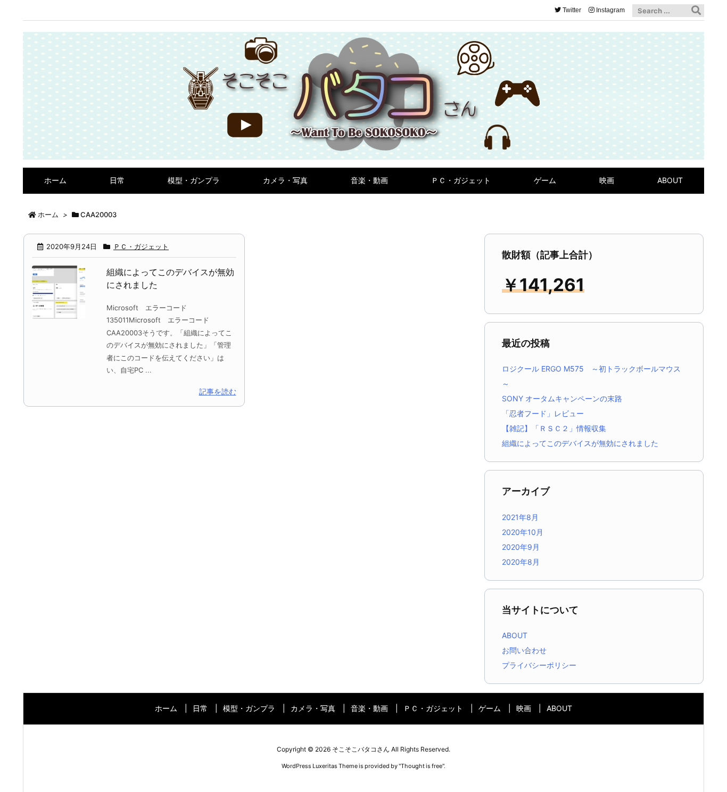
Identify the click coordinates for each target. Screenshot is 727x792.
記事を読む (217, 391)
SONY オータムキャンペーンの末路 (562, 398)
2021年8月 (520, 517)
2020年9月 (521, 546)
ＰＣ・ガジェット (141, 246)
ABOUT (514, 635)
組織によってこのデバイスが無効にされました (580, 443)
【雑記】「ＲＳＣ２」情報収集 (554, 428)
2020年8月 (521, 561)
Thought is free (421, 766)
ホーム (48, 214)
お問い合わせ (524, 650)
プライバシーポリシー (539, 665)
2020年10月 (522, 532)
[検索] (696, 10)
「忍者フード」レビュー (543, 413)
